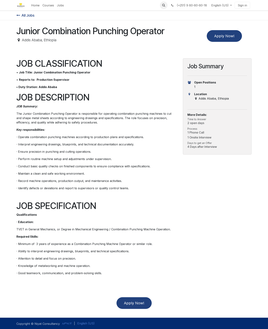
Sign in (242, 5)
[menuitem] (35, 5)
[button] (164, 5)
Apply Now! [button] (224, 36)
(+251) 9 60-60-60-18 (191, 5)
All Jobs (28, 15)
